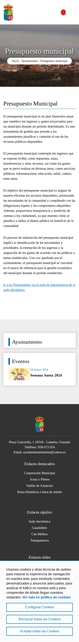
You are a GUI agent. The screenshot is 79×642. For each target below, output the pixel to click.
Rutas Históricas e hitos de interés (39, 492)
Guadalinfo (39, 528)
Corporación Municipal (39, 473)
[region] (39, 601)
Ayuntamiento (29, 61)
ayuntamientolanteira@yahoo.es (44, 452)
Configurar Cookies (39, 607)
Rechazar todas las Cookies (40, 619)
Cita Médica (39, 534)
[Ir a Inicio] (8, 12)
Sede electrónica (39, 521)
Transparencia (39, 540)
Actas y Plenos (40, 479)
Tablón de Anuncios (39, 485)
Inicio (15, 61)
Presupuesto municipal (53, 61)
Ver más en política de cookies (46, 597)
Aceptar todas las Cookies (39, 631)
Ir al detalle (39, 373)
